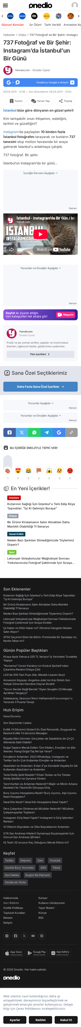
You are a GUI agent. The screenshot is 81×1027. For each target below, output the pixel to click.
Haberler (9, 35)
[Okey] (34, 16)
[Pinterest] (41, 935)
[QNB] (59, 16)
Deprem (25, 860)
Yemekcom (32, 70)
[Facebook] (15, 935)
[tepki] (7, 470)
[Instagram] (6, 935)
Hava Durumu (12, 716)
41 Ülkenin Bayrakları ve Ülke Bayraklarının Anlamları (36, 826)
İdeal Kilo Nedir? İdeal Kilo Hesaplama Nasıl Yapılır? (35, 802)
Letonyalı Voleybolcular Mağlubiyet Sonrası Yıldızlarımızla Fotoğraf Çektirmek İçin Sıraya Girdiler (39, 561)
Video (22, 35)
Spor (12, 552)
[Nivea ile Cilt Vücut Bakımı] (10, 16)
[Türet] (71, 16)
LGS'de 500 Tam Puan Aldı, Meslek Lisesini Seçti (34, 674)
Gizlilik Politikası (13, 907)
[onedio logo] (38, 977)
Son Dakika (12, 875)
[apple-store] (14, 953)
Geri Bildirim (11, 903)
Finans (13, 515)
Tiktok (56, 867)
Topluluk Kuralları (14, 912)
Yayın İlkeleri (46, 907)
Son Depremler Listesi (17, 722)
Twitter (9, 860)
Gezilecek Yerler (15, 882)
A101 (43, 867)
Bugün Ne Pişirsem (38, 875)
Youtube (55, 860)
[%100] (46, 16)
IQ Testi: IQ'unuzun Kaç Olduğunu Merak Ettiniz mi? (36, 842)
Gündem (14, 497)
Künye (42, 912)
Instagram (11, 132)
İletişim (7, 922)
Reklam (8, 917)
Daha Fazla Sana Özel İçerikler (38, 386)
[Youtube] (33, 935)
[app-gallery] (61, 953)
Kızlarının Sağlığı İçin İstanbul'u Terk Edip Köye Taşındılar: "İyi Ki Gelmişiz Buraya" (41, 506)
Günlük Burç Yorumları (19, 867)
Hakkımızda (10, 898)
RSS (40, 917)
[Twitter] (24, 935)
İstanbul (9, 110)
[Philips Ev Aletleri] (22, 16)
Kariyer (43, 898)
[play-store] (37, 953)
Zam (40, 860)
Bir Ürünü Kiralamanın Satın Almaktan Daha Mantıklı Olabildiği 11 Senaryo (38, 524)
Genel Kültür (16, 534)
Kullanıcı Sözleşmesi (51, 903)
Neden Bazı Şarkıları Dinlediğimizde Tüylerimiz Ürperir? (40, 542)
